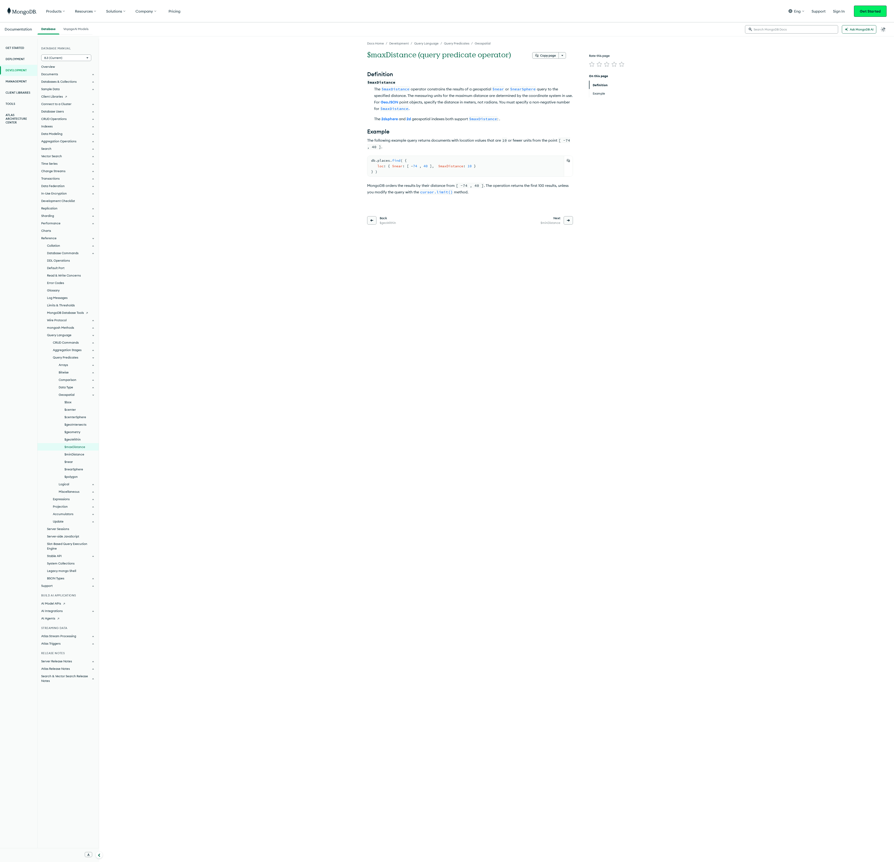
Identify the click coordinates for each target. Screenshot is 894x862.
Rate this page (599, 56)
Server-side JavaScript (63, 536)
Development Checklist (58, 201)
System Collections (60, 563)
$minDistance (74, 454)
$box (67, 402)
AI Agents (48, 618)
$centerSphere (75, 417)
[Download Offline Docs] (88, 854)
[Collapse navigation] (99, 855)
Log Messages (57, 298)
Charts (46, 231)
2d (408, 118)
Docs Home (375, 43)
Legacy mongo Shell (61, 571)
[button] (796, 11)
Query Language (426, 43)
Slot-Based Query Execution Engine (67, 546)
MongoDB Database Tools (65, 313)
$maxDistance (74, 447)
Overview (48, 66)
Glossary (53, 290)
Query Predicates (456, 43)
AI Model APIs (51, 603)
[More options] (562, 55)
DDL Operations (58, 260)
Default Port (55, 268)
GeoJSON (389, 102)
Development (399, 43)
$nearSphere (73, 469)
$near (68, 462)
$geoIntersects (75, 424)
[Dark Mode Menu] (883, 29)
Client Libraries (18, 92)
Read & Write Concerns (64, 275)
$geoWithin (72, 439)
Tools (10, 104)
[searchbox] (791, 29)
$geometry (72, 432)
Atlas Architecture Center (16, 118)
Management (16, 81)
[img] (592, 64)
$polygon (71, 477)
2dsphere (389, 118)
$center (70, 409)
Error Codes (55, 283)
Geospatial (483, 43)
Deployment (15, 59)
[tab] (48, 28)
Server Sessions (58, 529)
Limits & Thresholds (61, 305)
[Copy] (568, 160)
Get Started (870, 11)
